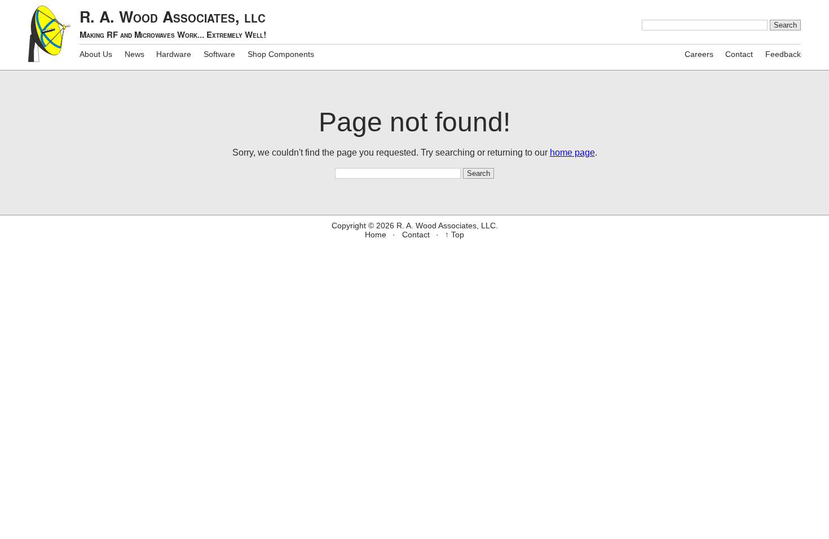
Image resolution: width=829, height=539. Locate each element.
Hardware (173, 54)
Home (375, 234)
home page (572, 152)
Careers (699, 54)
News (134, 54)
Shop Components (281, 54)
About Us (96, 54)
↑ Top (454, 234)
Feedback (783, 54)
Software (219, 54)
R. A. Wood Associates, (173, 23)
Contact (739, 54)
